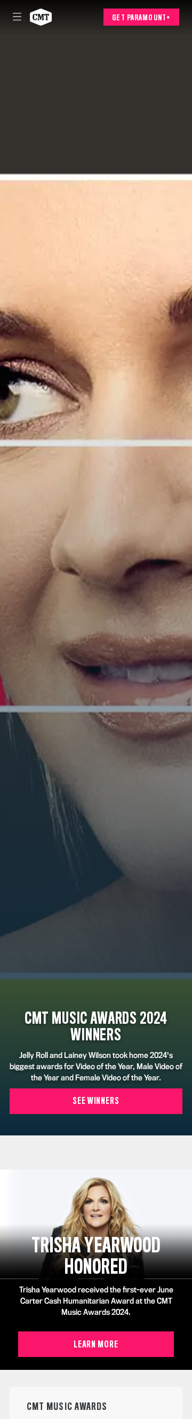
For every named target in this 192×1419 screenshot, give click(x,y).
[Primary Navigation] (17, 17)
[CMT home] (41, 17)
